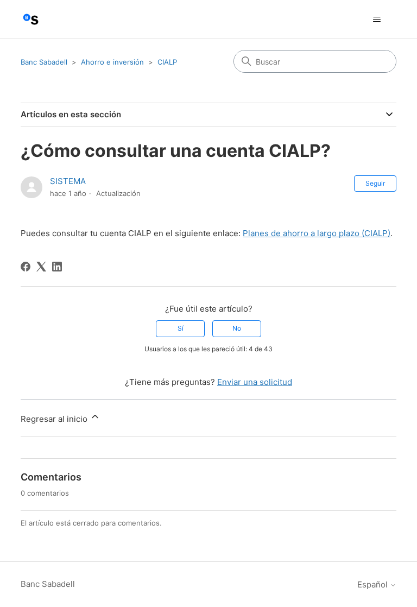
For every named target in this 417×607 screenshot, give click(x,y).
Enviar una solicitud (254, 382)
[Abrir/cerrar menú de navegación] (377, 19)
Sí (181, 328)
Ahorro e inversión (112, 62)
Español (373, 584)
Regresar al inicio (55, 419)
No (236, 328)
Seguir (375, 183)
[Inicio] (31, 19)
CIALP (167, 62)
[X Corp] (41, 266)
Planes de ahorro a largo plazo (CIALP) (316, 233)
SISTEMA (68, 181)
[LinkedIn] (57, 266)
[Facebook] (25, 266)
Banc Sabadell (44, 62)
